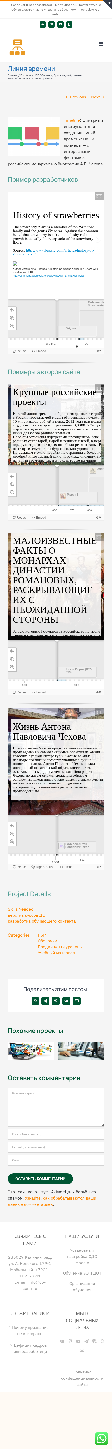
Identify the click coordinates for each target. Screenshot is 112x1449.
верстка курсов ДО (26, 915)
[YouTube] (78, 1341)
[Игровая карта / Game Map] (31, 1045)
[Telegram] (86, 1341)
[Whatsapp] (102, 1341)
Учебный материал (56, 952)
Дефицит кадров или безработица (30, 1348)
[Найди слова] (81, 1045)
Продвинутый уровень (60, 946)
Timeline (72, 120)
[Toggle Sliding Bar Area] (107, 4)
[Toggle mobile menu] (101, 43)
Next (95, 96)
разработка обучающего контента (42, 921)
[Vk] (62, 1341)
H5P (42, 935)
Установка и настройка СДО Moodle (82, 1256)
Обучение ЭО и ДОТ (82, 1273)
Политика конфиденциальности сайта (82, 1378)
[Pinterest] (70, 1341)
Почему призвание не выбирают (30, 1330)
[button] (12, 1051)
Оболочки (47, 940)
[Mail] (82, 1350)
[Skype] (94, 1341)
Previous (78, 96)
